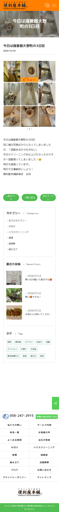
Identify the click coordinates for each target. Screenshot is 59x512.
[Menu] (54, 5)
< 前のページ (11, 197)
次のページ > (47, 197)
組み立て (13, 249)
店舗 (48, 342)
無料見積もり (13, 356)
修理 (11, 237)
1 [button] (27, 128)
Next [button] (53, 95)
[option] (29, 94)
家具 (25, 356)
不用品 (33, 349)
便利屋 (18, 342)
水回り (39, 342)
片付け (12, 226)
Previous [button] (6, 95)
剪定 (42, 356)
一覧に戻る (29, 197)
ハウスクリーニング (18, 232)
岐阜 (9, 342)
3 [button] (31, 128)
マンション (12, 349)
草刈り (33, 356)
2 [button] (29, 128)
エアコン (28, 342)
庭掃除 (12, 243)
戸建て (24, 349)
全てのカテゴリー (17, 220)
